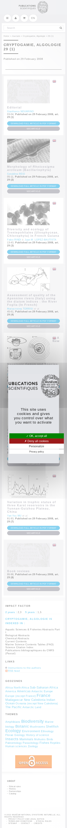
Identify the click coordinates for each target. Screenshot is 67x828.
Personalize (36, 446)
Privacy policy (36, 451)
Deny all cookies (38, 440)
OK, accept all (38, 435)
